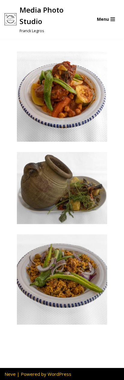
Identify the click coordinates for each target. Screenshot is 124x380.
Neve (10, 374)
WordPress (59, 374)
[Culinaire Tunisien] (62, 96)
